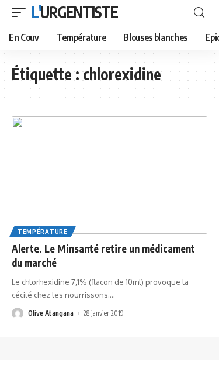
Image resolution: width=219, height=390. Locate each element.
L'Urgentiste (74, 12)
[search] (199, 13)
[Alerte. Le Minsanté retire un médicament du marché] (109, 175)
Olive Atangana (51, 313)
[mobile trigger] (22, 12)
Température (43, 231)
